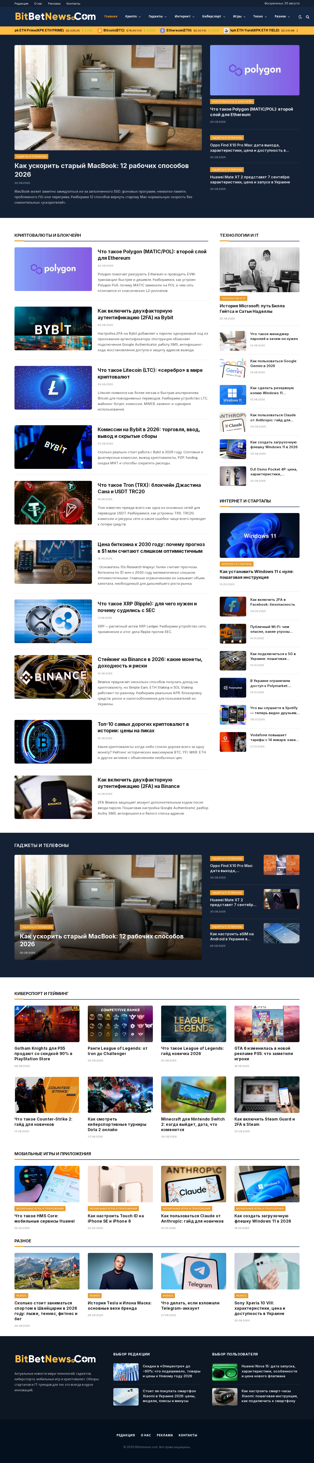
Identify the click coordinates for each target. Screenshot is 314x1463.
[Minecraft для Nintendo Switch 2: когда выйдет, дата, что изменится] (193, 1094)
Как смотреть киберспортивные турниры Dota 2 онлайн (117, 1124)
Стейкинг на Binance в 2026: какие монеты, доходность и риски (150, 662)
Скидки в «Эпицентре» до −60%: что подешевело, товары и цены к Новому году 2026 (171, 1371)
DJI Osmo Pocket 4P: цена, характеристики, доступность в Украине (273, 472)
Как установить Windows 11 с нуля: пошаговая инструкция (257, 574)
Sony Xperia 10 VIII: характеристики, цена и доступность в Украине (259, 1308)
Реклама (54, 3)
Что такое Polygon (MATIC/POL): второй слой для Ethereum (251, 112)
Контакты (73, 3)
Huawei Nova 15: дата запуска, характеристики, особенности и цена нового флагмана (269, 1371)
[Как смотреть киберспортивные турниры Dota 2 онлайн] (120, 1094)
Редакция (21, 3)
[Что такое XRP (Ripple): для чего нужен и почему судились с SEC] (53, 621)
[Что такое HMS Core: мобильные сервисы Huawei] (47, 1184)
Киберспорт (211, 16)
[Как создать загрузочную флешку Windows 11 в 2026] (233, 449)
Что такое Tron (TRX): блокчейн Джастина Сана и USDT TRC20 (149, 488)
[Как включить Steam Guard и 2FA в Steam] (267, 1094)
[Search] (307, 16)
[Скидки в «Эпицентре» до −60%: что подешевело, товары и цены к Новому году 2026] (126, 1372)
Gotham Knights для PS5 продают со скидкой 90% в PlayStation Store (43, 1053)
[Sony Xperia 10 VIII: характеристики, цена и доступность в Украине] (267, 1271)
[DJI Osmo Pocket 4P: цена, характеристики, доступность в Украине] (233, 476)
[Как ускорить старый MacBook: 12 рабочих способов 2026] (108, 97)
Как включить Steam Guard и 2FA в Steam (264, 1122)
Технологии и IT (233, 298)
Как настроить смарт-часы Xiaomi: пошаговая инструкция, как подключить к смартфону (270, 1396)
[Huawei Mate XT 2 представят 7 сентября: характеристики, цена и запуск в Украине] (282, 899)
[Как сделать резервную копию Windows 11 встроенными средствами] (233, 395)
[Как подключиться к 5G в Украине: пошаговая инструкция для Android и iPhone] (233, 661)
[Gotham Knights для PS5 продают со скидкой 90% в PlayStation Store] (47, 1024)
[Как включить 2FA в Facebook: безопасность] (233, 606)
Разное (280, 16)
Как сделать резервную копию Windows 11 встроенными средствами (274, 390)
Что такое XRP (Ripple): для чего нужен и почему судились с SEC (147, 607)
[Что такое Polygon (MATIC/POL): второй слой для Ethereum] (255, 70)
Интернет (183, 16)
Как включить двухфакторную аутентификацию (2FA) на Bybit (135, 314)
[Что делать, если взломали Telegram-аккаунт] (193, 1271)
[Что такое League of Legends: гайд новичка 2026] (193, 1024)
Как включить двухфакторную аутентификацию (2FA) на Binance (139, 783)
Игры (237, 16)
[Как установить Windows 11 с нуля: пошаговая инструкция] (260, 535)
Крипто (131, 16)
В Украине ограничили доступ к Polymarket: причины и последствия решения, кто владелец (271, 683)
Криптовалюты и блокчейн (232, 101)
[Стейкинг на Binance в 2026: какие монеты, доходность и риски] (53, 677)
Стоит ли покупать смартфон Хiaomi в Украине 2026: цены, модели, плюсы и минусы (169, 1396)
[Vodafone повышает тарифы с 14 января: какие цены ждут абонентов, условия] (233, 742)
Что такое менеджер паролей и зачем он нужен (274, 336)
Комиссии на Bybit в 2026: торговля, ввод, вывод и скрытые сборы (149, 433)
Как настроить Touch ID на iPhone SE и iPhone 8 (116, 1218)
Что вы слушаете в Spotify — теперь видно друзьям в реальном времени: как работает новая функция (274, 710)
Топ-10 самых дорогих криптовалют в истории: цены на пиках (143, 727)
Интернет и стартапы (236, 564)
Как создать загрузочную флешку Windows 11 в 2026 (274, 444)
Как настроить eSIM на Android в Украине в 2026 (232, 937)
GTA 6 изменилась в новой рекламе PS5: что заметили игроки (263, 1053)
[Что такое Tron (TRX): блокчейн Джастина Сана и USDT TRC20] (53, 503)
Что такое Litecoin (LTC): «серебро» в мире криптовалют (150, 373)
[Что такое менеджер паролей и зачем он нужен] (233, 341)
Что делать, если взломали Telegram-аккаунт (190, 1306)
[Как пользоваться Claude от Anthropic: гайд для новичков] (233, 422)
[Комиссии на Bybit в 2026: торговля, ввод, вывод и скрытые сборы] (53, 447)
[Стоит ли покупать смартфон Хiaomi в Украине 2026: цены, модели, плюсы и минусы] (126, 1397)
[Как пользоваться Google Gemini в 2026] (233, 368)
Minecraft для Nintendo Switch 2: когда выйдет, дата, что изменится (193, 1124)
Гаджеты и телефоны (31, 156)
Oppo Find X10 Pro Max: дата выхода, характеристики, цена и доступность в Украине (248, 148)
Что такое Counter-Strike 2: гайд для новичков (43, 1122)
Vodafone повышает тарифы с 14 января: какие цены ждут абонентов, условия (274, 737)
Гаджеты (156, 16)
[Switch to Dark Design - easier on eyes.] (300, 17)
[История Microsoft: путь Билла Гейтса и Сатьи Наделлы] (260, 269)
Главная (110, 16)
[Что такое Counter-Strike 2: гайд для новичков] (47, 1094)
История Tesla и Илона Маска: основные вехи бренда (120, 1306)
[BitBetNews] (55, 16)
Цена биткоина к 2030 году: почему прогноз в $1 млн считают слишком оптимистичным (151, 548)
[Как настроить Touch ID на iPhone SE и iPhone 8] (120, 1184)
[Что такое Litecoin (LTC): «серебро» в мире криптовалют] (53, 388)
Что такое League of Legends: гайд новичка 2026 (192, 1051)
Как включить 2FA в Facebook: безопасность (272, 602)
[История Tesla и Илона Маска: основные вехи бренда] (120, 1271)
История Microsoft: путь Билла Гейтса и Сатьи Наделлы (252, 308)
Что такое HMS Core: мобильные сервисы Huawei (44, 1218)
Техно (258, 16)
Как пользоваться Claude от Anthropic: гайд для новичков (273, 417)
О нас (38, 3)
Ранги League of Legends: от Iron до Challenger (118, 1051)
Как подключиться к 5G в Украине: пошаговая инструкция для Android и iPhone (273, 656)
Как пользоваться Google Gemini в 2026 (273, 363)
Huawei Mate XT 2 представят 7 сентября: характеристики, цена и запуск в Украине (250, 180)
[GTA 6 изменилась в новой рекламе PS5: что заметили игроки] (267, 1024)
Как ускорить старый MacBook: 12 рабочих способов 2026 (101, 170)
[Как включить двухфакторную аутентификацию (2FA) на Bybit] (53, 328)
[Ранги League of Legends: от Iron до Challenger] (120, 1024)
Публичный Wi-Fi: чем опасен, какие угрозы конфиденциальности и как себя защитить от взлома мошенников (271, 629)
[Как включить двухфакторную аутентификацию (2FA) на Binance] (53, 797)
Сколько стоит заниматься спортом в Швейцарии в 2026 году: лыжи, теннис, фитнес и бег (45, 1311)
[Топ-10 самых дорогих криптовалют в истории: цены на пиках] (53, 742)
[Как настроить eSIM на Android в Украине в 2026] (282, 933)
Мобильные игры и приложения (40, 1208)
